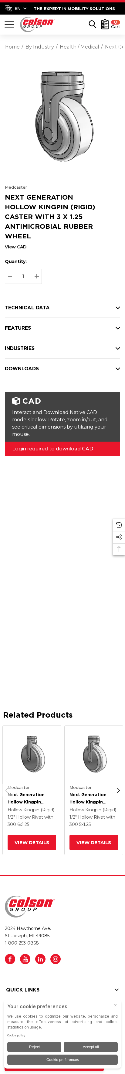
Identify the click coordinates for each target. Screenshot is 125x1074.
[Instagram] (55, 959)
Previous (7, 790)
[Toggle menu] (9, 24)
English (15, 8)
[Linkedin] (40, 959)
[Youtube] (25, 959)
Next (118, 790)
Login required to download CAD (52, 449)
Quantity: (16, 261)
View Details (32, 842)
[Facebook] (10, 959)
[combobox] (16, 8)
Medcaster (16, 187)
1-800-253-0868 (22, 943)
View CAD (15, 247)
